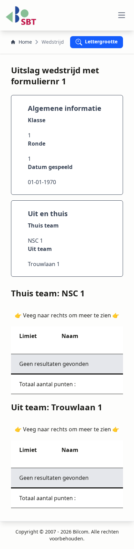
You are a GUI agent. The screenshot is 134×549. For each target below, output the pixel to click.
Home (25, 42)
